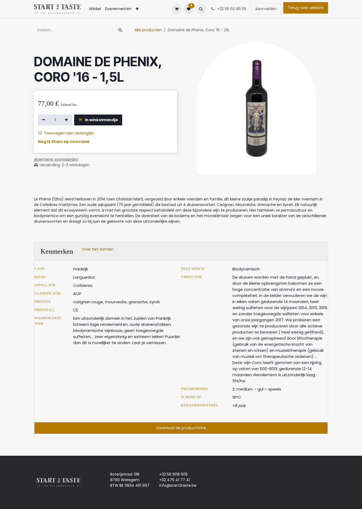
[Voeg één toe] (66, 120)
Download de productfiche (181, 428)
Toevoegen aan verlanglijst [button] (69, 133)
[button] (201, 9)
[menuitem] (95, 9)
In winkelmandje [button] (101, 119)
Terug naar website (306, 7)
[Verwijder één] (43, 120)
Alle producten (148, 30)
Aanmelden (266, 8)
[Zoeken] (120, 30)
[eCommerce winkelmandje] (176, 9)
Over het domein (98, 249)
